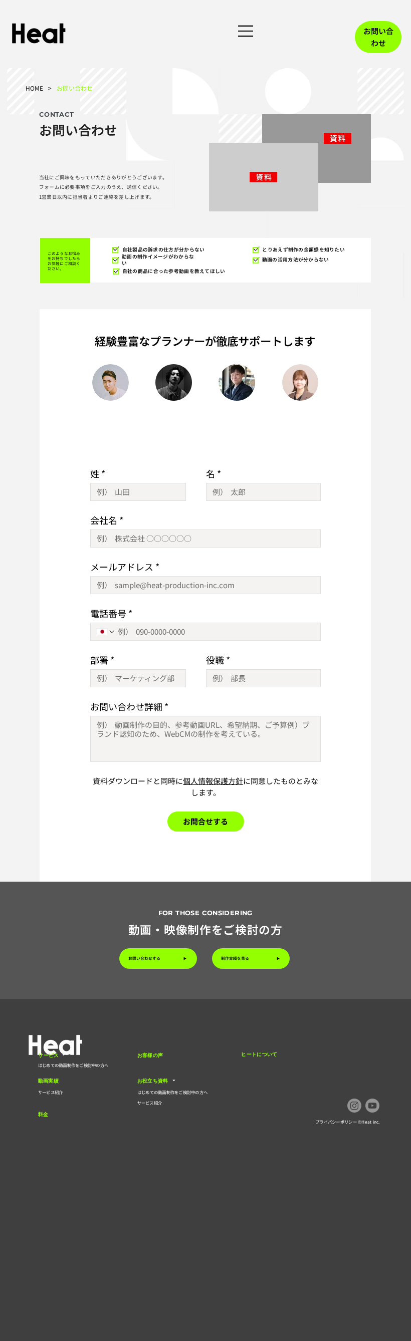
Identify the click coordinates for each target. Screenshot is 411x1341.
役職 (218, 659)
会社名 (106, 519)
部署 (102, 659)
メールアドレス (124, 566)
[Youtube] (372, 1106)
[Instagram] (354, 1106)
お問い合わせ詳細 (129, 706)
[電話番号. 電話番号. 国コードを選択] (106, 632)
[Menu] (246, 31)
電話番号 (111, 613)
